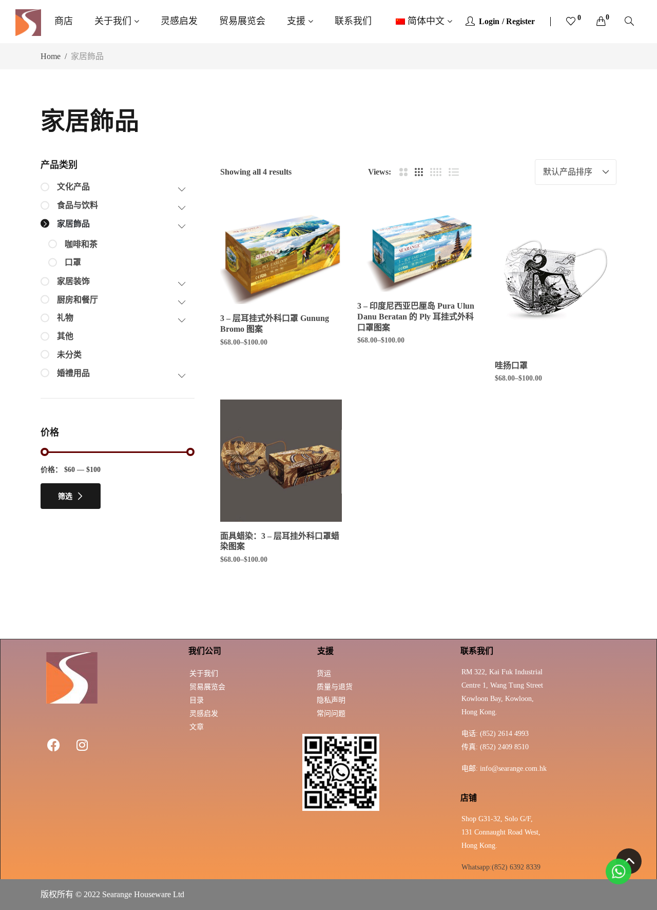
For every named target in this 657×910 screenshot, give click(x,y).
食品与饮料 (77, 205)
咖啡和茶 (81, 244)
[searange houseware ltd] (28, 21)
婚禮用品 (73, 373)
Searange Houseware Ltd (143, 894)
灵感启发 (179, 21)
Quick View (320, 255)
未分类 (69, 354)
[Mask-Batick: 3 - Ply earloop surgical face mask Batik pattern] (281, 460)
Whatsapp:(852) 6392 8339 (500, 867)
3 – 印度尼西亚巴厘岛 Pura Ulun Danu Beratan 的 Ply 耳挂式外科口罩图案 (415, 316)
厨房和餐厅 (77, 299)
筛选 (65, 496)
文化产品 (73, 186)
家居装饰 (73, 281)
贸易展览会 (242, 21)
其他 (65, 336)
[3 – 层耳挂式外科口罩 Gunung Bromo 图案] (281, 254)
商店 (63, 21)
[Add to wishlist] (320, 227)
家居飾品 (73, 223)
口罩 (73, 262)
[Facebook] (54, 744)
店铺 (468, 797)
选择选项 (287, 302)
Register (520, 21)
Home (51, 56)
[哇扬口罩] (555, 278)
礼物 (65, 317)
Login (489, 21)
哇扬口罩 (511, 365)
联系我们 (353, 21)
